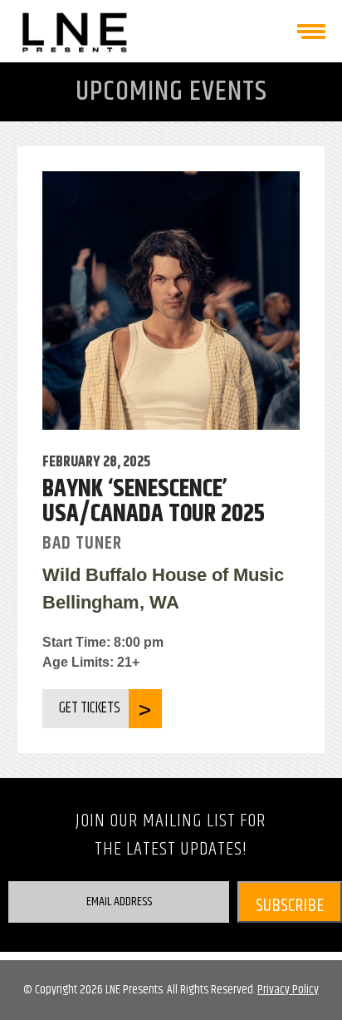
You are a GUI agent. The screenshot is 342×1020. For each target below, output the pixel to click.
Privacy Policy (288, 989)
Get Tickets (89, 708)
